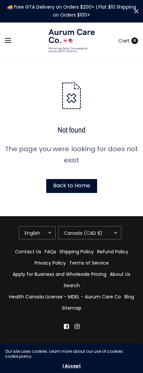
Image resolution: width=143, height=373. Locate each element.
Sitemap (71, 308)
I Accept (72, 366)
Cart (124, 40)
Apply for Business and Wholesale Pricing (59, 274)
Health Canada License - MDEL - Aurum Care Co (65, 296)
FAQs (50, 251)
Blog (129, 296)
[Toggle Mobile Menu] (12, 40)
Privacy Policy (50, 263)
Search (72, 285)
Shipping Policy (77, 251)
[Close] (136, 11)
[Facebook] (66, 327)
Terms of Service (89, 263)
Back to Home (71, 185)
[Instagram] (77, 327)
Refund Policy (112, 251)
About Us (120, 274)
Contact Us (28, 251)
